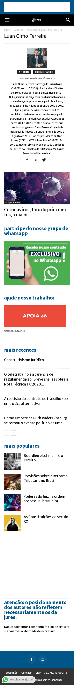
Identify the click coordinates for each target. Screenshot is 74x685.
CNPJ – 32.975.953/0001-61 (52, 672)
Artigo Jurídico (12, 202)
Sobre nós (11, 672)
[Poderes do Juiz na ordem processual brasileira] (12, 502)
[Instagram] (37, 160)
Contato (26, 672)
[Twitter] (45, 160)
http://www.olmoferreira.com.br (37, 78)
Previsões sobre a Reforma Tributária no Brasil (45, 478)
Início (7, 30)
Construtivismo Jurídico (24, 360)
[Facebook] (28, 160)
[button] (68, 20)
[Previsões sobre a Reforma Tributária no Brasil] (12, 482)
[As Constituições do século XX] (12, 523)
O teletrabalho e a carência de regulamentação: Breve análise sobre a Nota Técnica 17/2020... (36, 379)
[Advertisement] (37, 7)
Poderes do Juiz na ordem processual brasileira (44, 498)
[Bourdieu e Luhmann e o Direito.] (12, 461)
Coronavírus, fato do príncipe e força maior (36, 212)
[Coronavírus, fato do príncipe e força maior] (37, 188)
